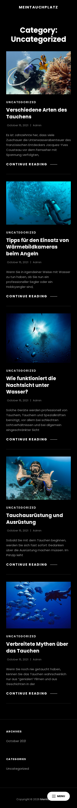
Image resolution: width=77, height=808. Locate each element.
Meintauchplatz (38, 7)
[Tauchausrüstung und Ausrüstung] (38, 478)
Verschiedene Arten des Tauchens (36, 113)
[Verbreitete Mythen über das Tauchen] (38, 605)
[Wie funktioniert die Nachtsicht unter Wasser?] (38, 338)
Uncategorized (21, 102)
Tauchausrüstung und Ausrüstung (34, 518)
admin (37, 125)
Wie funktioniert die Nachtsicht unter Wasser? (31, 385)
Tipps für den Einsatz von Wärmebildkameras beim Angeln (37, 247)
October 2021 (16, 741)
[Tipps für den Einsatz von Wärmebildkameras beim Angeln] (38, 203)
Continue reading (31, 164)
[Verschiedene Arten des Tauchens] (38, 73)
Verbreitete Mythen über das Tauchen (37, 647)
